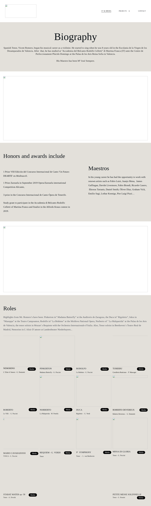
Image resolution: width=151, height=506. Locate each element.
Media (68, 410)
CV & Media (106, 11)
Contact (142, 11)
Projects (123, 11)
